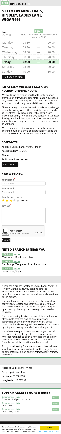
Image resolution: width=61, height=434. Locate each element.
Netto (16, 254)
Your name (8, 179)
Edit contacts (10, 164)
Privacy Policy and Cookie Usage (48, 431)
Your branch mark (12, 197)
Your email (8, 188)
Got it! (49, 428)
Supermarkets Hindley (11, 397)
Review (6, 205)
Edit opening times (14, 76)
